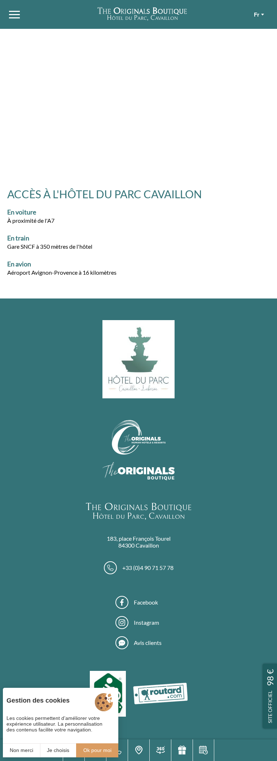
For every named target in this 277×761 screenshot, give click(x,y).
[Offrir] (182, 750)
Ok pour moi (97, 750)
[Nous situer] (138, 750)
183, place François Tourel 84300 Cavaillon (139, 542)
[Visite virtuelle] (160, 750)
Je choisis (58, 750)
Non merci (21, 750)
